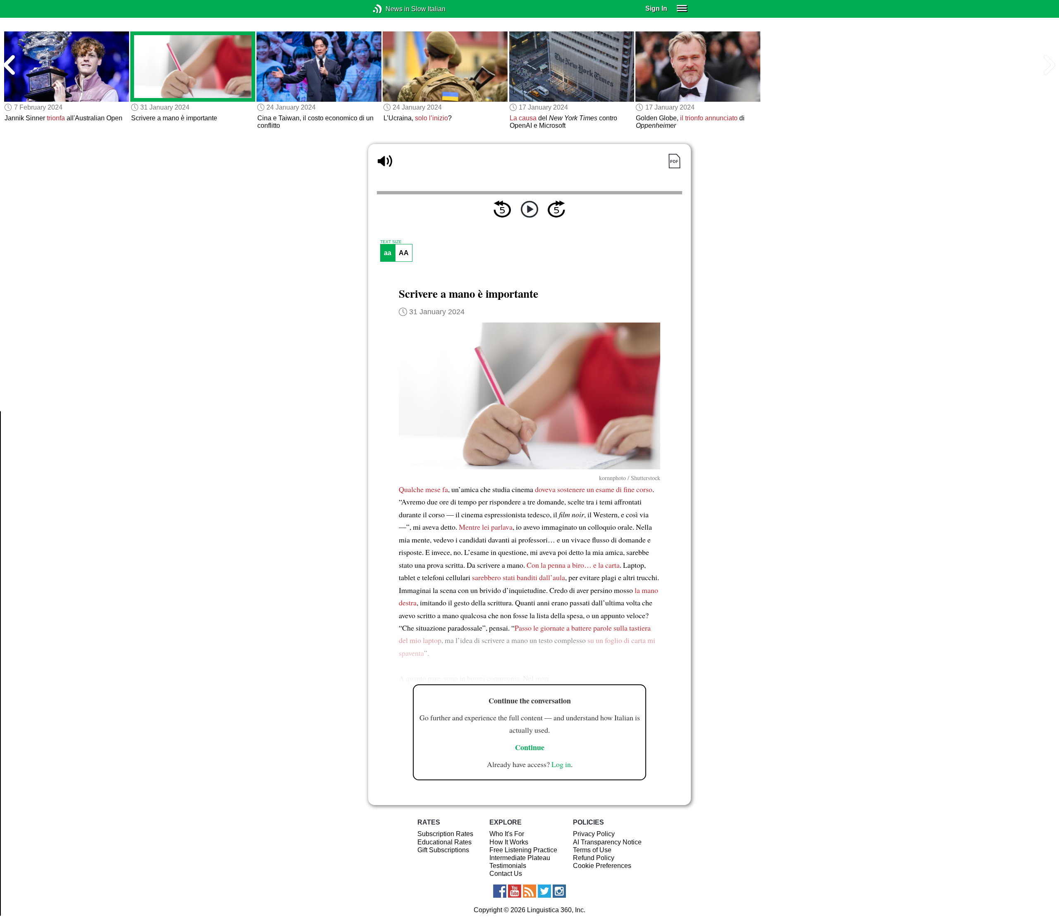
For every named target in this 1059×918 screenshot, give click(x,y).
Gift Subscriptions (443, 849)
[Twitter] (544, 891)
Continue (529, 747)
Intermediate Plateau (519, 857)
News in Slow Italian (390, 8)
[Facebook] (499, 891)
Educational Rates (444, 842)
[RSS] (529, 891)
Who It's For (506, 833)
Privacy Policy (594, 833)
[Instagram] (559, 891)
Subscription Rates (445, 833)
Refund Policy (593, 857)
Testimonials (507, 865)
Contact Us (505, 873)
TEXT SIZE (391, 242)
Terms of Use (592, 849)
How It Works (508, 842)
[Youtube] (514, 891)
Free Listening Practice (523, 849)
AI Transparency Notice (607, 842)
